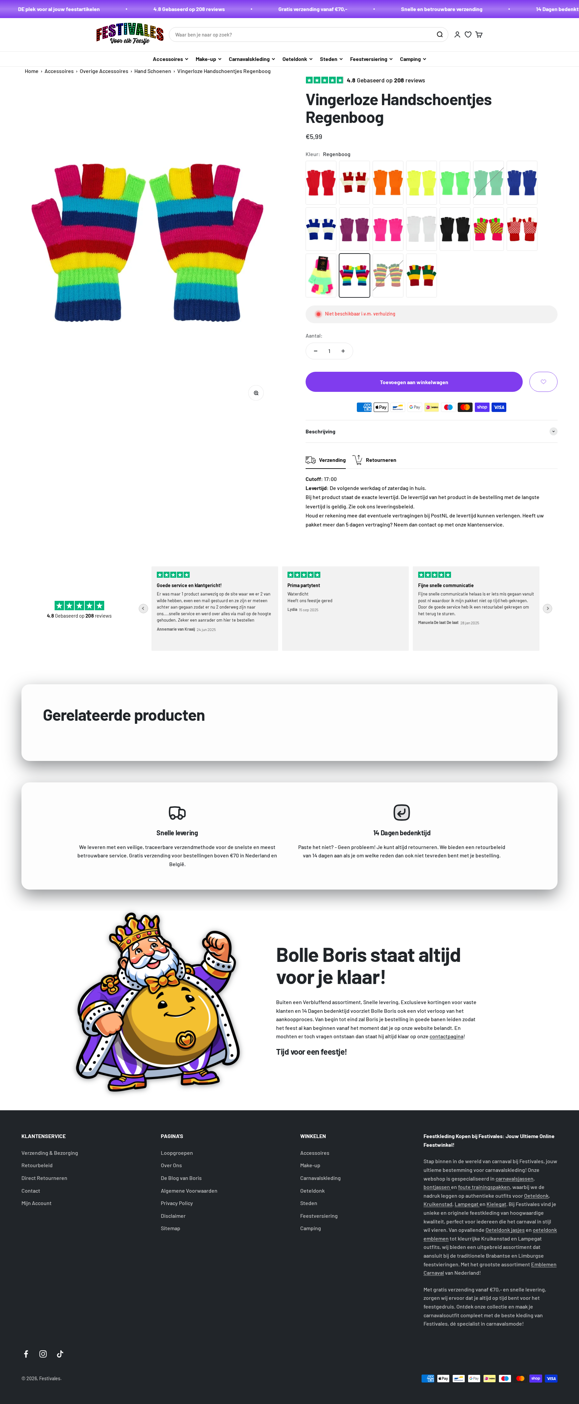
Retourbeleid (37, 1165)
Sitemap (170, 1228)
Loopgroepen (177, 1152)
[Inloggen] (457, 34)
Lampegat (467, 1204)
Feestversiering (368, 59)
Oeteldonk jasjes (505, 1229)
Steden (328, 59)
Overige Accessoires (104, 71)
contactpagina (446, 1036)
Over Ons (171, 1165)
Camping (410, 59)
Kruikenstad (438, 1204)
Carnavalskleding (249, 59)
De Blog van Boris (181, 1178)
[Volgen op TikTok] (60, 1353)
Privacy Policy (177, 1203)
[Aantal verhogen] (343, 351)
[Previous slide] (143, 608)
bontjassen (437, 1187)
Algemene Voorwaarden (189, 1190)
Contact (30, 1190)
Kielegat (496, 1204)
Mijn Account (36, 1203)
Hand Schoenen (152, 71)
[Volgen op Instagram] (43, 1353)
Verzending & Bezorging (49, 1152)
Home (32, 71)
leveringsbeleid (394, 506)
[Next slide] (547, 608)
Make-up (206, 59)
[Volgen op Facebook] (25, 1353)
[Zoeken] (439, 34)
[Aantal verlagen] (315, 351)
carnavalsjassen (514, 1178)
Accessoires (168, 59)
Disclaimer (173, 1215)
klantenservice (485, 524)
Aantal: (314, 335)
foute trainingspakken (484, 1187)
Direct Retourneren (44, 1178)
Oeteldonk (294, 59)
